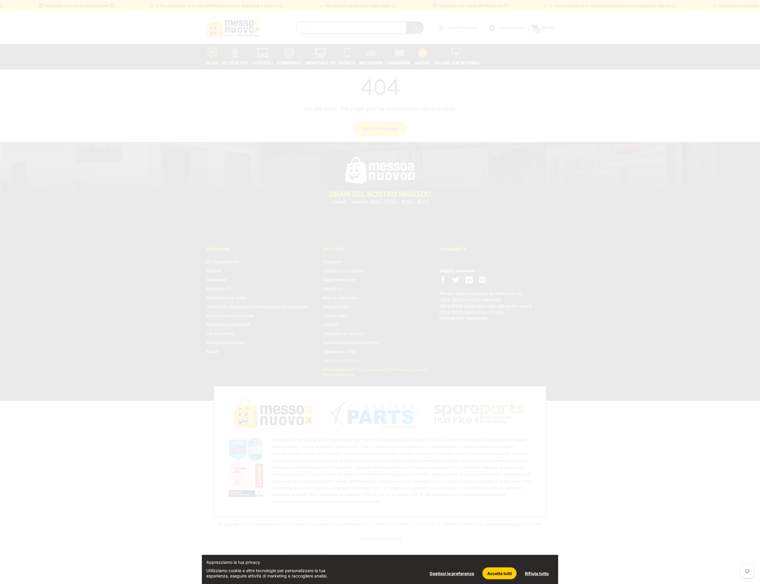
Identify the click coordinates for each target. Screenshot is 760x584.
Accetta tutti (499, 573)
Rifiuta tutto (537, 573)
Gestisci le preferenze (452, 573)
